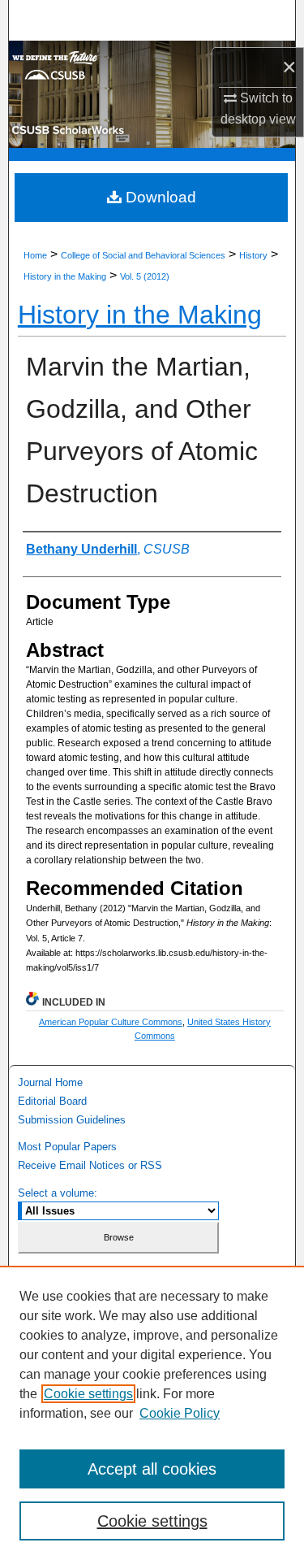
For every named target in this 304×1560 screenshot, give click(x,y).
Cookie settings (88, 1394)
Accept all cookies (152, 1469)
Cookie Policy (179, 1413)
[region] (152, 1413)
